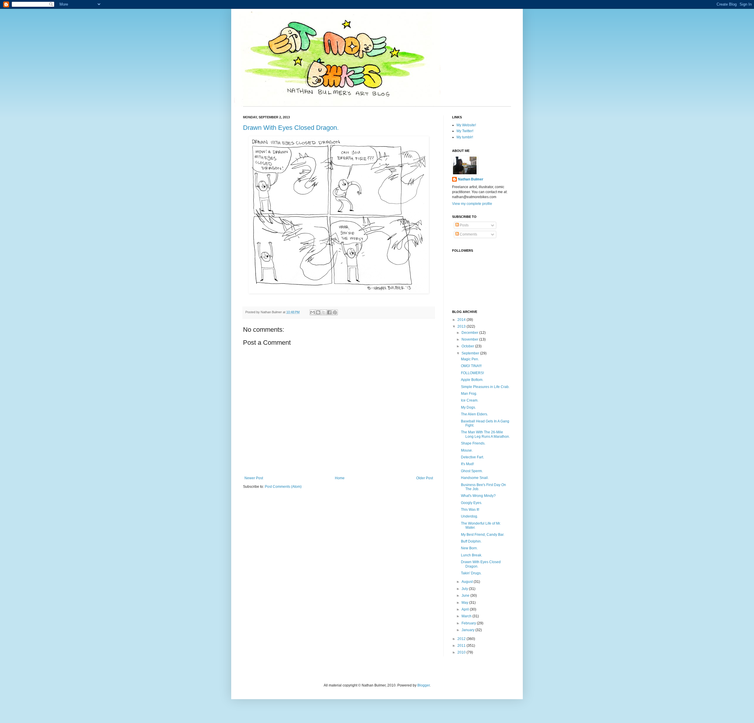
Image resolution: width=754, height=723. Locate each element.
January (468, 630)
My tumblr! (465, 137)
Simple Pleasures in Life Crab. (485, 387)
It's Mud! (467, 464)
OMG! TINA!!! (471, 366)
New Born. (469, 548)
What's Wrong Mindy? (478, 496)
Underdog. (469, 516)
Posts (464, 225)
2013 (462, 326)
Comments (468, 234)
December (470, 333)
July (465, 589)
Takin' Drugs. (471, 573)
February (469, 623)
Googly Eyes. (471, 503)
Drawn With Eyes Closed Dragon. (291, 127)
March (467, 616)
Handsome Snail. (475, 478)
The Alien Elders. (474, 414)
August (468, 582)
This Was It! (470, 510)
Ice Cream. (469, 400)
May (465, 603)
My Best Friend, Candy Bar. (482, 535)
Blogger (423, 685)
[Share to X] (324, 312)
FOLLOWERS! (472, 373)
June (466, 595)
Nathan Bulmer (470, 179)
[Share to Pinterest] (335, 312)
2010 (462, 652)
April (466, 609)
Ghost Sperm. (472, 471)
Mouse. (467, 450)
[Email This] (312, 312)
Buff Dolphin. (471, 541)
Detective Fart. (472, 457)
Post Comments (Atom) (283, 487)
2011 (462, 646)
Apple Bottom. (472, 380)
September (471, 353)
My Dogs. (468, 407)
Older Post (424, 478)
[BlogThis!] (318, 312)
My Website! (466, 125)
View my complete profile (472, 204)
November (470, 339)
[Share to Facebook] (329, 312)
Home (340, 478)
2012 (462, 639)
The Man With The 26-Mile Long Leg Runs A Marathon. (485, 434)
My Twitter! (465, 131)
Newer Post (253, 478)
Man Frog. (469, 394)
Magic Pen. (470, 359)
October (468, 346)
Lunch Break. (471, 555)
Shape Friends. (473, 443)
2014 (462, 320)
